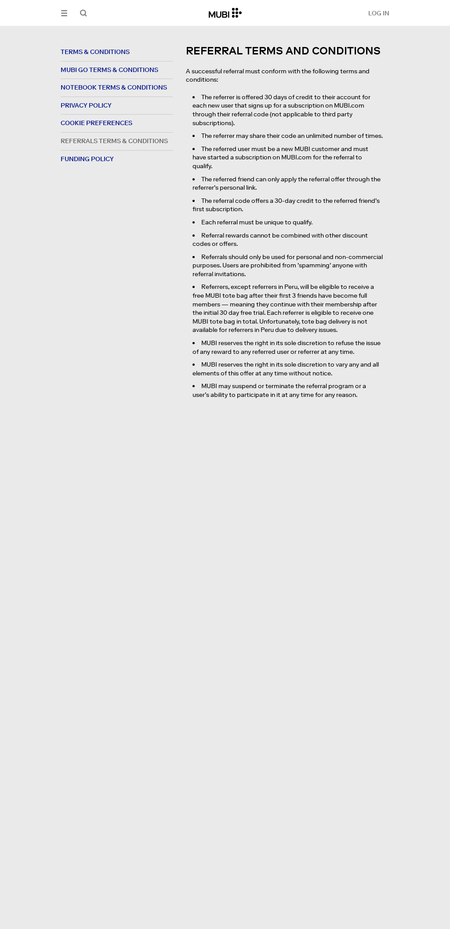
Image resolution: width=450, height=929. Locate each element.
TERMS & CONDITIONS (95, 52)
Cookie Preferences (96, 123)
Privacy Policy (86, 105)
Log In (378, 13)
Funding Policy (87, 159)
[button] (64, 13)
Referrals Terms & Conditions (114, 141)
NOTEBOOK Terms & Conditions (114, 87)
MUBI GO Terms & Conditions (109, 70)
